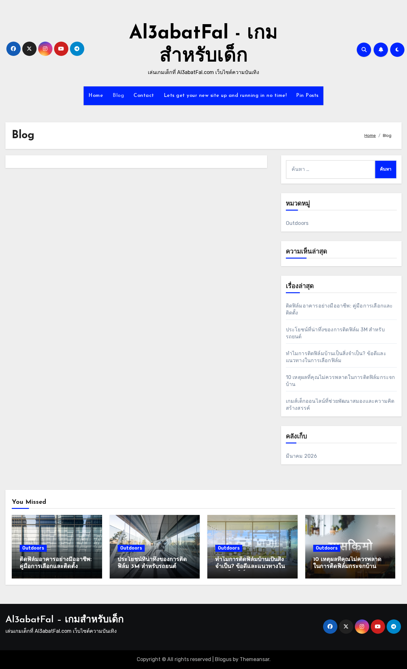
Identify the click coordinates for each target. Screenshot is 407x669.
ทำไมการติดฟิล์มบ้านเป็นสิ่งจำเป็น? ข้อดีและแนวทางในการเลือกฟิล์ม (250, 566)
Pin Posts (307, 95)
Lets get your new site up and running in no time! (225, 95)
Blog (118, 95)
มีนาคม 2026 (301, 456)
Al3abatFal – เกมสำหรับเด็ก (64, 620)
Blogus (223, 659)
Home (95, 95)
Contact (144, 95)
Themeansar (254, 659)
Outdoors (297, 223)
